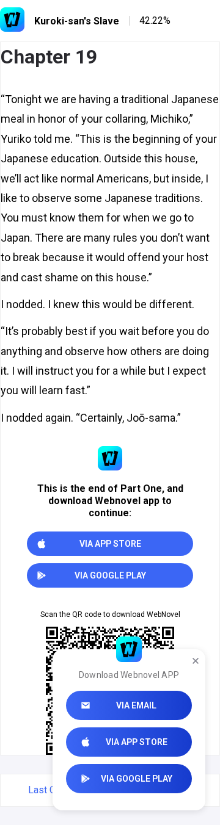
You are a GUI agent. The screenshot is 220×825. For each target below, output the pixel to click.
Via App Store (136, 742)
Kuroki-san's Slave (76, 21)
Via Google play (136, 779)
